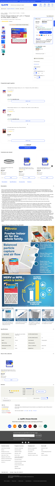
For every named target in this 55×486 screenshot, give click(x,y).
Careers (42, 453)
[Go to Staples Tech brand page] (35, 426)
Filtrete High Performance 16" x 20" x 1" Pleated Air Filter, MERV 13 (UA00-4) (44, 168)
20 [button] (35, 73)
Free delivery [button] (22, 175)
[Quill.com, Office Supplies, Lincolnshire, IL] (4, 476)
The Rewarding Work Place (46, 451)
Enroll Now (44, 23)
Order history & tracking (5, 448)
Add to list (37, 64)
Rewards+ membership (19, 448)
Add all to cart (27, 147)
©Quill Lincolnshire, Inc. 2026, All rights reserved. (15, 476)
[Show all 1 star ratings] (29, 394)
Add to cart (45, 32)
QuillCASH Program (18, 451)
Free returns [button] (37, 61)
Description (4, 181)
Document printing (18, 459)
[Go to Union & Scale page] (40, 426)
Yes (26, 410)
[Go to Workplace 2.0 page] (45, 426)
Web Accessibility (44, 455)
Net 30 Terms (17, 455)
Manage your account (5, 451)
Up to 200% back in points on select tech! (27, 1)
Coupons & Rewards (11, 8)
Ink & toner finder (31, 449)
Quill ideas (16, 466)
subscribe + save (18, 453)
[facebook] (28, 442)
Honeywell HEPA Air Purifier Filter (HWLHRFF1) (7, 168)
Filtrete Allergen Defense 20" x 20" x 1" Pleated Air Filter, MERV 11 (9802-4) (22, 87)
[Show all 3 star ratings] (29, 391)
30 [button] (38, 73)
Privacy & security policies (6, 460)
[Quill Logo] (4, 4)
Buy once (38, 18)
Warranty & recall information (6, 458)
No (30, 410)
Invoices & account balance (6, 453)
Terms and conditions (22, 438)
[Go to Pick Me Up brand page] (19, 426)
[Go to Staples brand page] (30, 426)
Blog (42, 449)
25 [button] (42, 73)
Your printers (30, 451)
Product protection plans (19, 464)
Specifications (13, 181)
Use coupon (38, 435)
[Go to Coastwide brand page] (14, 426)
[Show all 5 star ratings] (29, 388)
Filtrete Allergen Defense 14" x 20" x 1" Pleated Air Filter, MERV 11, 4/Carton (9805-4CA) (23, 107)
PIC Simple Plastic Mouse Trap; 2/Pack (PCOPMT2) (16, 127)
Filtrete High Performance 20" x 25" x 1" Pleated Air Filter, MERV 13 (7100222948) (26, 168)
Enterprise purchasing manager (20, 461)
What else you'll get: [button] (40, 53)
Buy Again (22, 8)
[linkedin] (25, 442)
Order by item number (32, 453)
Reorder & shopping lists (32, 448)
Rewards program (18, 449)
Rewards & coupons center (33, 455)
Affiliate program (18, 468)
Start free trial (49, 39)
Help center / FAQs (4, 455)
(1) (33, 388)
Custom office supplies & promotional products (19, 457)
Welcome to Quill (44, 448)
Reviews (29, 181)
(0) (33, 390)
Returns (2, 449)
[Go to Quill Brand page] (9, 426)
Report (35, 410)
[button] (35, 5)
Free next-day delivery (39, 58)
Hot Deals (17, 8)
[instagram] (22, 442)
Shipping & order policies (5, 456)
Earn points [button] (50, 16)
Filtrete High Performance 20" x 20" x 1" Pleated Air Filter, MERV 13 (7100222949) (8, 370)
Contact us (3, 462)
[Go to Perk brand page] (25, 426)
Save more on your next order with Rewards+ (9, 1)
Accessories (22, 181)
